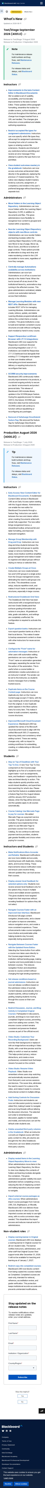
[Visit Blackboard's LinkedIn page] (7, 1431)
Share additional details (22, 1413)
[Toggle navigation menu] (41, 3)
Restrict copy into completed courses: (24, 1266)
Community (6, 1449)
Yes (22, 1396)
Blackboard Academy (9, 1456)
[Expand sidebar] (1, 11)
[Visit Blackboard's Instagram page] (10, 1431)
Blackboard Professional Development (15, 1460)
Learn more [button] (8, 1478)
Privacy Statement (8, 1445)
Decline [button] (8, 1484)
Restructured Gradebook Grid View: (23, 597)
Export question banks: (18, 628)
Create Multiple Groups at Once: (22, 568)
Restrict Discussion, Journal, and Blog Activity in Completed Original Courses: (24, 1011)
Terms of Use (7, 1441)
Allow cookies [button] (21, 1484)
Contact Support (7, 1468)
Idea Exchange (7, 1453)
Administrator (16, 12)
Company (5, 1437)
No (22, 1402)
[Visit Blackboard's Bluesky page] (3, 1431)
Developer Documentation (11, 1464)
